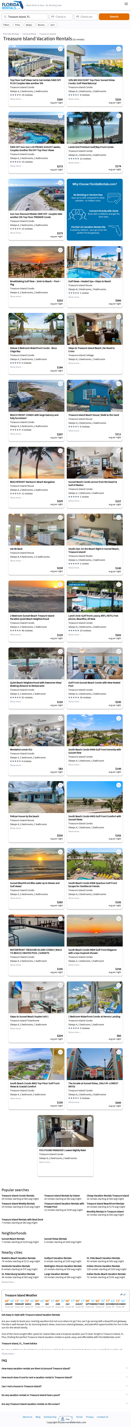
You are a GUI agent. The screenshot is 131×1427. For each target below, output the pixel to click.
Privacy (90, 1416)
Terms (79, 1416)
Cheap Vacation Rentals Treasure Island (108, 1195)
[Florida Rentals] (12, 9)
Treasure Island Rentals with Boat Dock (22, 1219)
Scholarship (50, 1416)
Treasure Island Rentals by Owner (62, 1195)
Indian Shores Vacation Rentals (103, 1266)
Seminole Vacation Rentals (16, 1266)
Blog (38, 1416)
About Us (27, 1416)
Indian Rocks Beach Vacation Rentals (106, 1273)
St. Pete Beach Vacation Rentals (103, 1258)
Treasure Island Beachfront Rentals (105, 1203)
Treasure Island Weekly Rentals (18, 1203)
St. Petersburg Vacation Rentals (18, 1273)
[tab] (65, 1368)
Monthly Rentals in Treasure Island (105, 1211)
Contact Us (102, 1416)
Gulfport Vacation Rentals (58, 1258)
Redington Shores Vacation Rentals (63, 1266)
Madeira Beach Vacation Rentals (19, 1258)
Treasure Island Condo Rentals (18, 1195)
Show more (15, 99)
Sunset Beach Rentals (13, 1238)
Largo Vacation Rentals (56, 1273)
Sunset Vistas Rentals (55, 1238)
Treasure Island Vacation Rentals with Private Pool (64, 1205)
